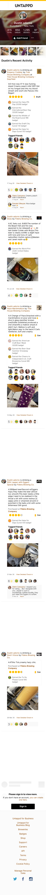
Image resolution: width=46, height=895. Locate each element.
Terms (23, 855)
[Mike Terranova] (21, 421)
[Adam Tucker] (25, 189)
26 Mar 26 (11, 718)
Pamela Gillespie (18, 203)
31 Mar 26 (10, 574)
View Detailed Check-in (24, 183)
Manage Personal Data (23, 871)
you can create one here (31, 798)
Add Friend (22, 38)
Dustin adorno (13, 70)
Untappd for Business (23, 818)
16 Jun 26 (10, 289)
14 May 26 (11, 415)
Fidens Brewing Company (21, 510)
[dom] (35, 189)
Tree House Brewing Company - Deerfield (21, 78)
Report (22, 199)
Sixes (9, 219)
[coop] (21, 581)
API (23, 851)
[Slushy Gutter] (21, 295)
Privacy (23, 859)
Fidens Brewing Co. (23, 219)
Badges (23, 834)
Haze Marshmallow (15, 308)
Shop (23, 838)
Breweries (23, 829)
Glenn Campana (18, 196)
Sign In (23, 806)
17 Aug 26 (10, 183)
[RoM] (16, 189)
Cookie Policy (23, 864)
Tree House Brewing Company (18, 73)
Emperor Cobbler (15, 72)
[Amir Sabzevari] (30, 189)
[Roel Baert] (35, 581)
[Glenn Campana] (30, 421)
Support (23, 842)
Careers (23, 846)
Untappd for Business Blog (23, 823)
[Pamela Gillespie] (21, 189)
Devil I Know (12, 655)
